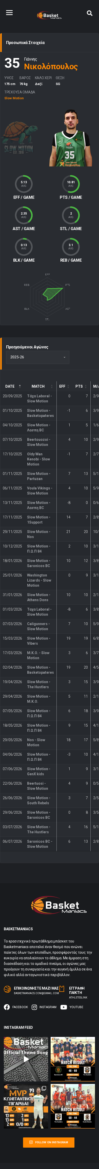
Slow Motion (14, 98)
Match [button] (38, 386)
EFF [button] (62, 386)
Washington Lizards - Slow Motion (39, 580)
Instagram (47, 1007)
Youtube (76, 1007)
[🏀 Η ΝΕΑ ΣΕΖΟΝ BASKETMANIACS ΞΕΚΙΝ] (26, 1059)
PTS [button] (79, 386)
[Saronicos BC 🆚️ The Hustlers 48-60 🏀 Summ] (73, 1059)
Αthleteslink (78, 997)
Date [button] (9, 386)
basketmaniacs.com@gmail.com (36, 993)
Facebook (20, 1007)
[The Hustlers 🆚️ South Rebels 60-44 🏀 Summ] (73, 1106)
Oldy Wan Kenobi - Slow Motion (38, 459)
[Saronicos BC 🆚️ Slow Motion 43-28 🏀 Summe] (26, 1106)
